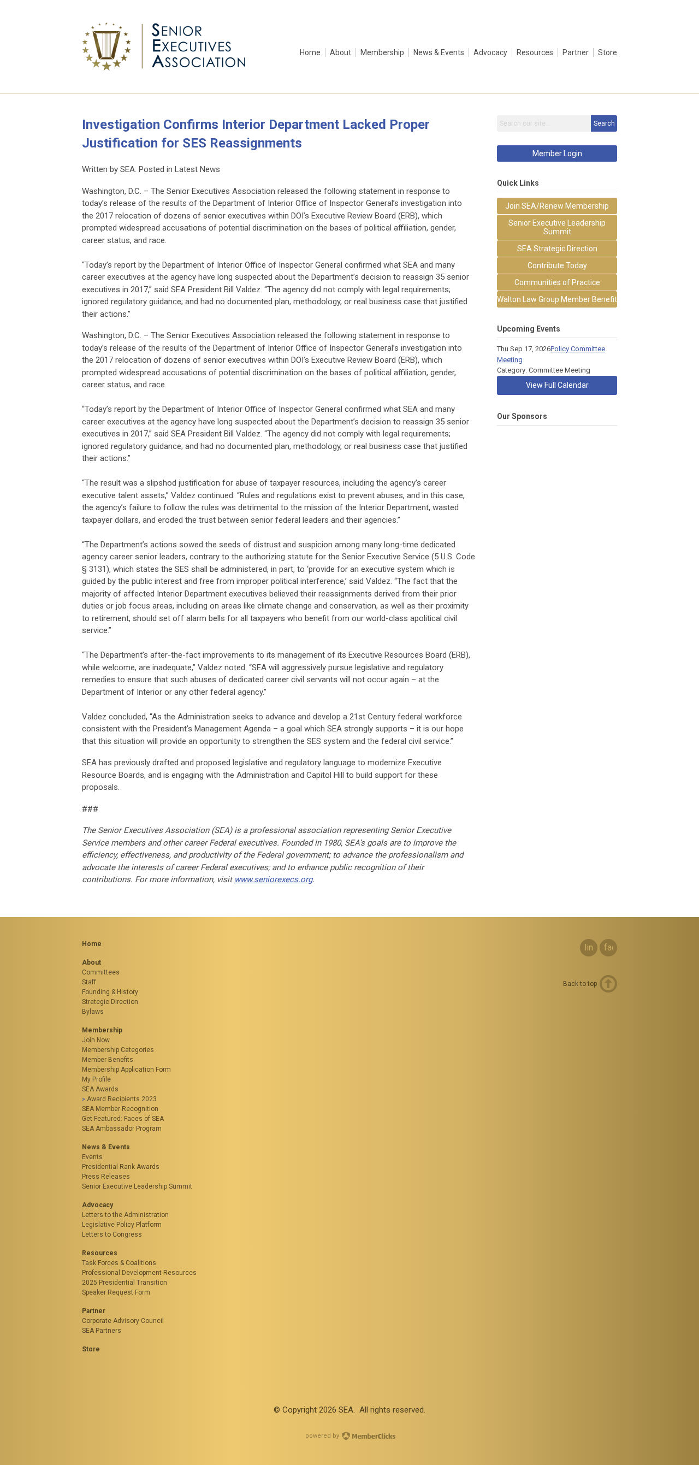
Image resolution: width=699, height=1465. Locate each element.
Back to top (580, 984)
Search (604, 123)
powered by (323, 1435)
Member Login (557, 153)
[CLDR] (164, 68)
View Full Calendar (557, 385)
